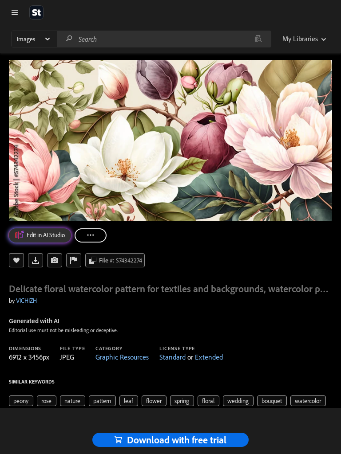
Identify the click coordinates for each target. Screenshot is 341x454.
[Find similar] (258, 39)
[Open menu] (14, 12)
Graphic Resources (122, 356)
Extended (209, 356)
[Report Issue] (73, 260)
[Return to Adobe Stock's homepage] (36, 12)
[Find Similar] (54, 260)
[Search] (69, 39)
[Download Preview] (35, 260)
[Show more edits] (91, 235)
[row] (21, 400)
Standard (172, 356)
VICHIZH (26, 301)
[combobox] (164, 39)
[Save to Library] (16, 260)
